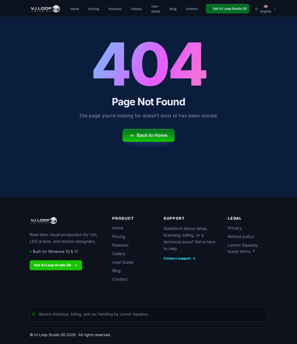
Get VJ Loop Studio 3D (52, 265)
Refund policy (241, 236)
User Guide (122, 262)
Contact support (180, 258)
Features (120, 245)
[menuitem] (75, 8)
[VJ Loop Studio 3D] (44, 220)
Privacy (235, 227)
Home (117, 227)
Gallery (119, 253)
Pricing (118, 236)
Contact (119, 279)
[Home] (45, 9)
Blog (116, 270)
